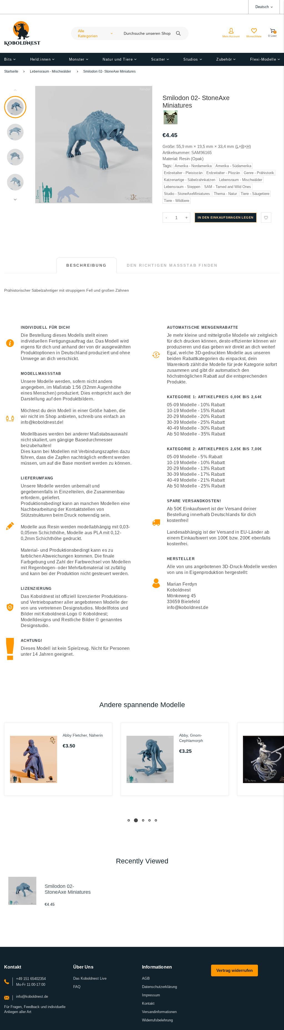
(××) (243, 146)
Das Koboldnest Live (89, 978)
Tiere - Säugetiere (255, 194)
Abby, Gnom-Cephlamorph (191, 738)
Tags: (168, 165)
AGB (146, 978)
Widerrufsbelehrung (157, 1020)
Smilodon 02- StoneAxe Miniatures (109, 71)
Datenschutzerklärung (159, 987)
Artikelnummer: (177, 152)
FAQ (76, 987)
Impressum (151, 995)
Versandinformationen (159, 1012)
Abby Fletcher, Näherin (83, 735)
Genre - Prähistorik (259, 173)
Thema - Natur (225, 194)
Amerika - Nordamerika (193, 166)
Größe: (169, 146)
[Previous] (42, 144)
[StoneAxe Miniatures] (171, 122)
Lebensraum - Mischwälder (50, 71)
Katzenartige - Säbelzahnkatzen (189, 180)
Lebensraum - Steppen (182, 187)
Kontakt (148, 1003)
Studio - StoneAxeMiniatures (187, 194)
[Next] (145, 144)
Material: (171, 158)
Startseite (11, 71)
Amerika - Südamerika (233, 166)
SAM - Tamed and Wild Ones (227, 187)
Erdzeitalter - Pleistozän (183, 173)
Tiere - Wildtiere (176, 201)
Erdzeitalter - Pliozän (223, 173)
